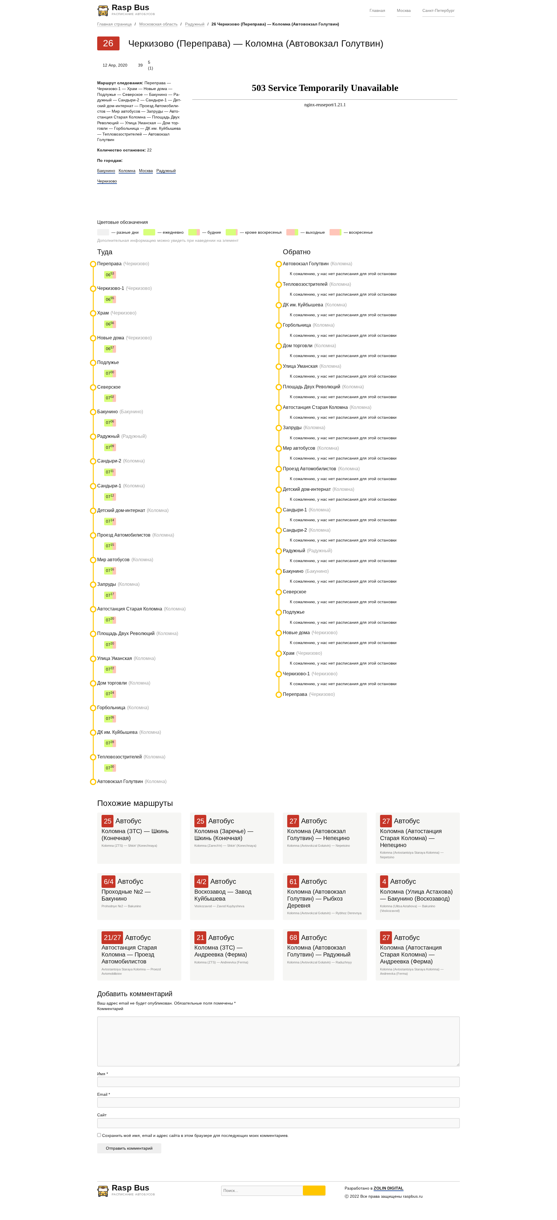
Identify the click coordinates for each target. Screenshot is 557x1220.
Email (103, 1094)
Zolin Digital (389, 1188)
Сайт (101, 1115)
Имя (102, 1073)
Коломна (127, 170)
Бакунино (106, 170)
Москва (404, 10)
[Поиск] (314, 1190)
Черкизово (107, 181)
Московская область (158, 24)
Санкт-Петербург (438, 10)
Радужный (195, 24)
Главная (377, 10)
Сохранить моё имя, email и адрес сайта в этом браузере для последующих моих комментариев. (195, 1135)
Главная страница (114, 24)
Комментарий (110, 1008)
